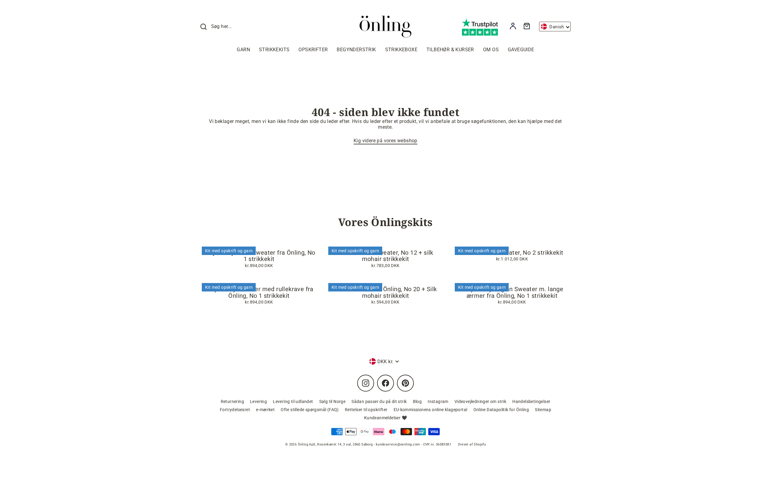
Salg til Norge (332, 401)
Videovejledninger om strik (480, 401)
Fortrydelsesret (235, 409)
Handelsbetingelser (531, 401)
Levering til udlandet (293, 401)
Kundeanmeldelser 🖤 (385, 417)
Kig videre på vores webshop (385, 140)
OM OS (491, 49)
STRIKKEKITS (274, 49)
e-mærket (265, 409)
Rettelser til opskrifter (366, 409)
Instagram (438, 401)
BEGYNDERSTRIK (356, 49)
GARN (243, 49)
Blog (417, 401)
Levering (258, 401)
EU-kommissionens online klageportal (430, 409)
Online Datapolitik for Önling (501, 409)
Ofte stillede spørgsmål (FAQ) (310, 409)
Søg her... (221, 26)
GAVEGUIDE (521, 49)
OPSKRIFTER (313, 49)
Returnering (232, 401)
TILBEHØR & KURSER (450, 49)
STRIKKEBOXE (401, 49)
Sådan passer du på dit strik (379, 401)
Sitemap (543, 409)
